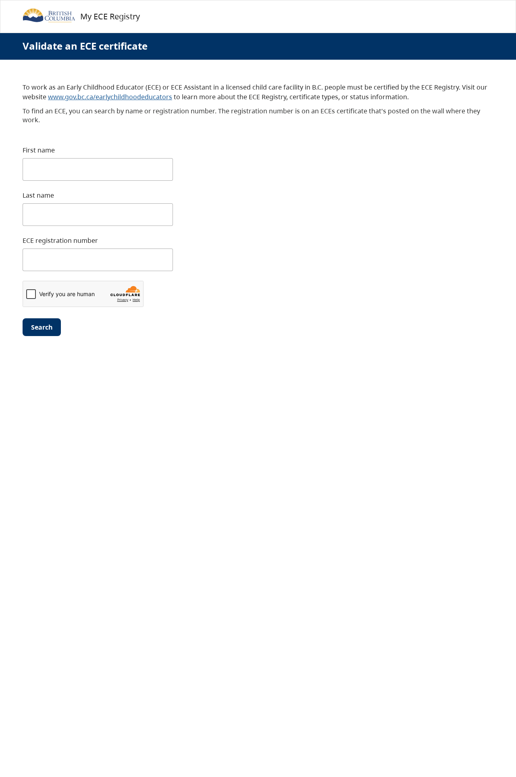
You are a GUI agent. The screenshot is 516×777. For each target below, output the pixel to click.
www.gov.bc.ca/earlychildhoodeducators (110, 96)
